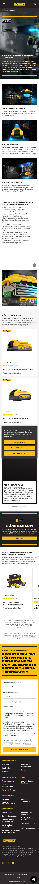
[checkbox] (3, 714)
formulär (28, 744)
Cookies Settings (19, 442)
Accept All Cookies (19, 453)
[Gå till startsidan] (19, 4)
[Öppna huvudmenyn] (4, 4)
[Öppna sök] (35, 4)
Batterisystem (9, 10)
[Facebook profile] (3, 863)
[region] (19, 591)
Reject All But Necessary (19, 448)
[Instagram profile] (8, 863)
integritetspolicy (8, 742)
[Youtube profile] (13, 863)
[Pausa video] (35, 21)
